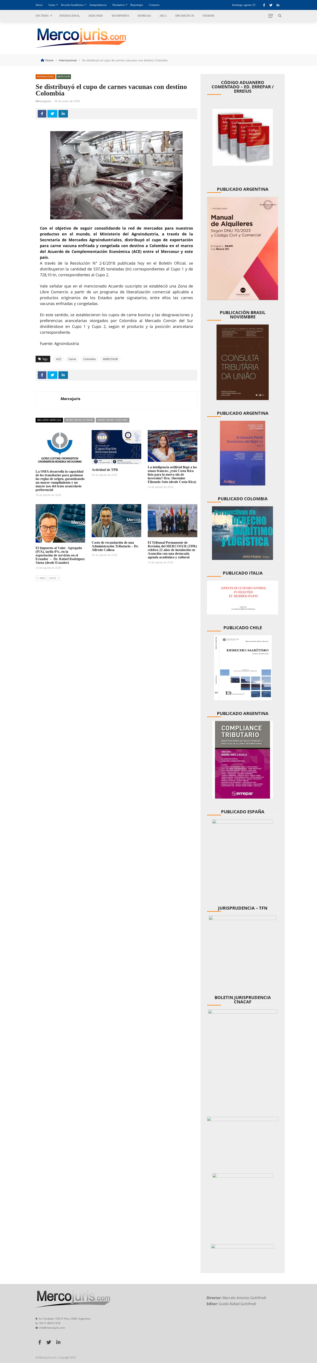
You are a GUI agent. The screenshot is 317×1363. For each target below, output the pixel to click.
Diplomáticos (184, 15)
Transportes (120, 15)
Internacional (69, 15)
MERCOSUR (110, 359)
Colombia (89, 359)
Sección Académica (72, 4)
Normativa (118, 4)
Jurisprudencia (98, 4)
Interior (208, 15)
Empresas (144, 15)
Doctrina (42, 15)
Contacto (154, 4)
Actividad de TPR (105, 470)
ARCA (162, 15)
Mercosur (95, 15)
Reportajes (136, 4)
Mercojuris (43, 101)
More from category (112, 420)
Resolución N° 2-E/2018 (92, 263)
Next (53, 578)
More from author (79, 420)
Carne (72, 359)
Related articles (49, 420)
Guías (52, 4)
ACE (58, 359)
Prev (43, 578)
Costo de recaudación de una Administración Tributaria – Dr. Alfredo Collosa (115, 546)
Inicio (39, 4)
